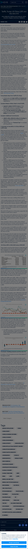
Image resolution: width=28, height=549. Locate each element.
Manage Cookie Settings (14, 542)
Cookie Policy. (15, 538)
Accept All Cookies (14, 546)
